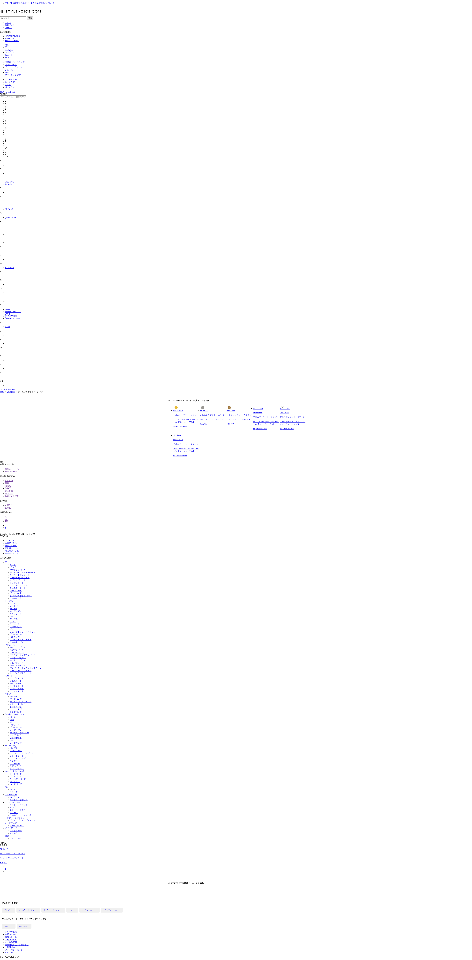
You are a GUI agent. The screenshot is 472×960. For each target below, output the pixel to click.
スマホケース (16, 838)
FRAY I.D (9, 209)
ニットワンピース (18, 658)
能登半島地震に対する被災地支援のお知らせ (29, 3)
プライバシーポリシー (15, 950)
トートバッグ (16, 774)
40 (6, 517)
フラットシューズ (18, 758)
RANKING (9, 38)
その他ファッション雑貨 (20, 815)
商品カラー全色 (12, 471)
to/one (7, 327)
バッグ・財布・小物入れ (16, 771)
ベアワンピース (17, 650)
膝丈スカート (16, 683)
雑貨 (7, 836)
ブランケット (16, 738)
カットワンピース (18, 660)
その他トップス (17, 642)
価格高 (8, 486)
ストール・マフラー (19, 810)
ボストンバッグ (17, 776)
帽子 (7, 787)
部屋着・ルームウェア (15, 62)
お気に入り (10, 25)
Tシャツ (13, 609)
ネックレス (15, 797)
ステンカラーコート (19, 585)
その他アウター (17, 598)
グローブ (14, 813)
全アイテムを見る (8, 92)
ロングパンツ (16, 712)
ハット (13, 789)
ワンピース (10, 52)
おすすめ (9, 481)
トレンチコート (17, 583)
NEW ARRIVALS (12, 36)
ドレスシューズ (17, 769)
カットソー (15, 606)
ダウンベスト (16, 593)
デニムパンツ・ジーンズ (20, 702)
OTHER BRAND (7, 389)
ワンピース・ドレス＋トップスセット (26, 668)
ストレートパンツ (18, 704)
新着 (7, 483)
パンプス (14, 748)
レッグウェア (11, 65)
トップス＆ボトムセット (20, 673)
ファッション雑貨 (13, 75)
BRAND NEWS (12, 41)
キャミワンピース (18, 647)
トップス (9, 50)
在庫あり (9, 508)
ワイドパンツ (16, 699)
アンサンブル (16, 627)
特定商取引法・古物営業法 (17, 945)
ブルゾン (14, 567)
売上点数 (9, 493)
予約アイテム (11, 546)
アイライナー (16, 831)
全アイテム (10, 540)
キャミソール (16, 614)
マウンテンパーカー (19, 570)
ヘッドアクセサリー (19, 800)
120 (6, 521)
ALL (6, 45)
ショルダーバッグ (18, 779)
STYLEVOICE (11, 316)
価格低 (8, 488)
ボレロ (13, 621)
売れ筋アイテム (12, 548)
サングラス (15, 807)
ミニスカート (16, 681)
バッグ (8, 72)
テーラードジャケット (20, 575)
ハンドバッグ (16, 784)
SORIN (8, 314)
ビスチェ (14, 629)
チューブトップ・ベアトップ (22, 632)
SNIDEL (8, 309)
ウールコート (16, 591)
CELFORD (10, 182)
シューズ (9, 70)
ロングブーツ (16, 751)
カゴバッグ (15, 782)
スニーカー (15, 764)
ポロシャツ (15, 637)
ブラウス (14, 619)
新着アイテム (11, 543)
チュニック (15, 624)
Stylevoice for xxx (12, 318)
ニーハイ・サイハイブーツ (21, 753)
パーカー (14, 717)
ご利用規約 (10, 947)
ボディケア (10, 87)
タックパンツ (16, 707)
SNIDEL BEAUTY (13, 312)
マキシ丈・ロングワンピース (22, 655)
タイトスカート (17, 686)
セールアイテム (12, 553)
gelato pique (10, 217)
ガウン (13, 722)
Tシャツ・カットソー (19, 733)
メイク (8, 85)
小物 (12, 720)
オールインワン (17, 652)
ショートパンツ (17, 696)
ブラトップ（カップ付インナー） (24, 820)
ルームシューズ (17, 825)
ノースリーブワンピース (20, 671)
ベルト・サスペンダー (20, 805)
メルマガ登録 (11, 932)
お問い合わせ (11, 934)
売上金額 (9, 491)
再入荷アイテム (12, 551)
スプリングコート (18, 580)
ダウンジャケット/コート (21, 596)
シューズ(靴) (10, 745)
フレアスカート (17, 689)
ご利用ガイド (11, 939)
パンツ (8, 57)
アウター (9, 47)
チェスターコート (18, 588)
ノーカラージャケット (20, 578)
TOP (2, 392)
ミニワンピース (17, 663)
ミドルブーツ (16, 766)
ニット (13, 603)
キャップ (14, 792)
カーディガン (16, 611)
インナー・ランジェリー (16, 67)
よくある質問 (11, 942)
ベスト (13, 565)
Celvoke (8, 184)
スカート (9, 55)
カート (8, 28)
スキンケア (10, 82)
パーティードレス (18, 665)
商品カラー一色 (12, 469)
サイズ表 (9, 952)
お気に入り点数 (12, 496)
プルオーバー (16, 634)
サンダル (14, 761)
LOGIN (8, 23)
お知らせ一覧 (11, 937)
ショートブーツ (17, 756)
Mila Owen (9, 268)
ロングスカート (17, 678)
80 (6, 519)
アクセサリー (11, 79)
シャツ (13, 616)
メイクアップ (11, 828)
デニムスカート (17, 691)
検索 (30, 18)
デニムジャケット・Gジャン (22, 572)
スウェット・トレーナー (20, 640)
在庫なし (9, 505)
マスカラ (14, 833)
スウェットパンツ (18, 709)
